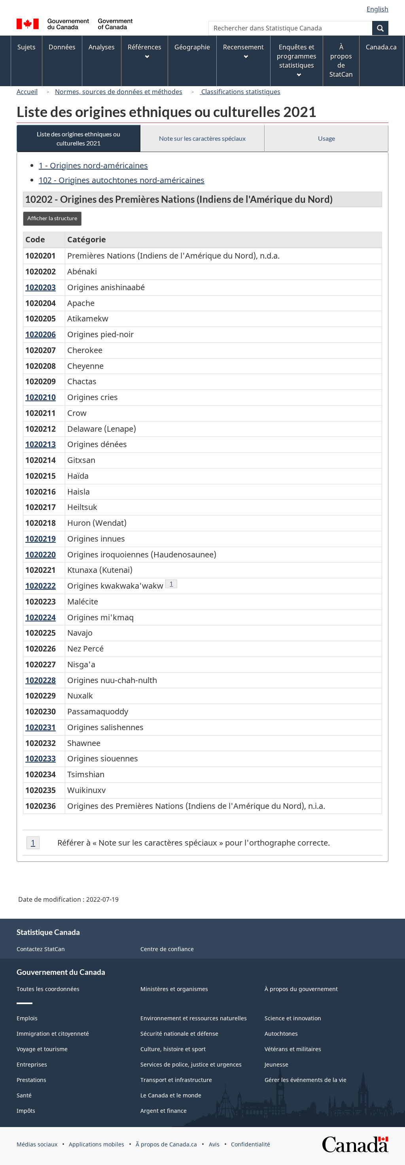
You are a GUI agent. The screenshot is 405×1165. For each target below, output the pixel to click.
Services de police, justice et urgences (191, 1064)
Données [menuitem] (62, 47)
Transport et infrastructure (176, 1080)
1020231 (40, 727)
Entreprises (32, 1064)
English (377, 9)
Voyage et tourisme (42, 1049)
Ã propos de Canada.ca (166, 1144)
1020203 (40, 287)
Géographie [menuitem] (192, 47)
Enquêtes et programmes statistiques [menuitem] (296, 56)
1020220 (40, 554)
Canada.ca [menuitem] (381, 47)
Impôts (26, 1110)
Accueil (27, 91)
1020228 (40, 680)
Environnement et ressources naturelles (193, 1018)
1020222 (40, 585)
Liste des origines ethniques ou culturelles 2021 (78, 138)
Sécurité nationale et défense (179, 1033)
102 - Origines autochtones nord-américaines (121, 180)
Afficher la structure (52, 218)
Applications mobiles (96, 1144)
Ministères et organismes (174, 989)
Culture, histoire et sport (173, 1049)
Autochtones (281, 1033)
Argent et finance (163, 1110)
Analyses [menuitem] (102, 47)
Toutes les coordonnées (48, 989)
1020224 (40, 617)
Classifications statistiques (240, 91)
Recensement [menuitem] (243, 47)
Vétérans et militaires (293, 1049)
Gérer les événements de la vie (305, 1080)
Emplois (27, 1018)
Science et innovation (293, 1018)
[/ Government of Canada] (74, 25)
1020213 (40, 444)
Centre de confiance (167, 949)
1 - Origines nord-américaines (93, 165)
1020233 (40, 758)
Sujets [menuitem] (26, 47)
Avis (214, 1144)
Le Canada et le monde (170, 1095)
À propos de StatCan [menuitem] (341, 61)
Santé (24, 1095)
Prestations (31, 1080)
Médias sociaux (37, 1144)
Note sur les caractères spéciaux (202, 138)
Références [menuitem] (144, 47)
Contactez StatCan (41, 949)
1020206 (40, 334)
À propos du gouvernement (301, 989)
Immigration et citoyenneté (53, 1033)
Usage (326, 138)
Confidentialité (250, 1144)
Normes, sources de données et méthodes (118, 91)
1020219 (40, 538)
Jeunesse (276, 1064)
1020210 (40, 397)
